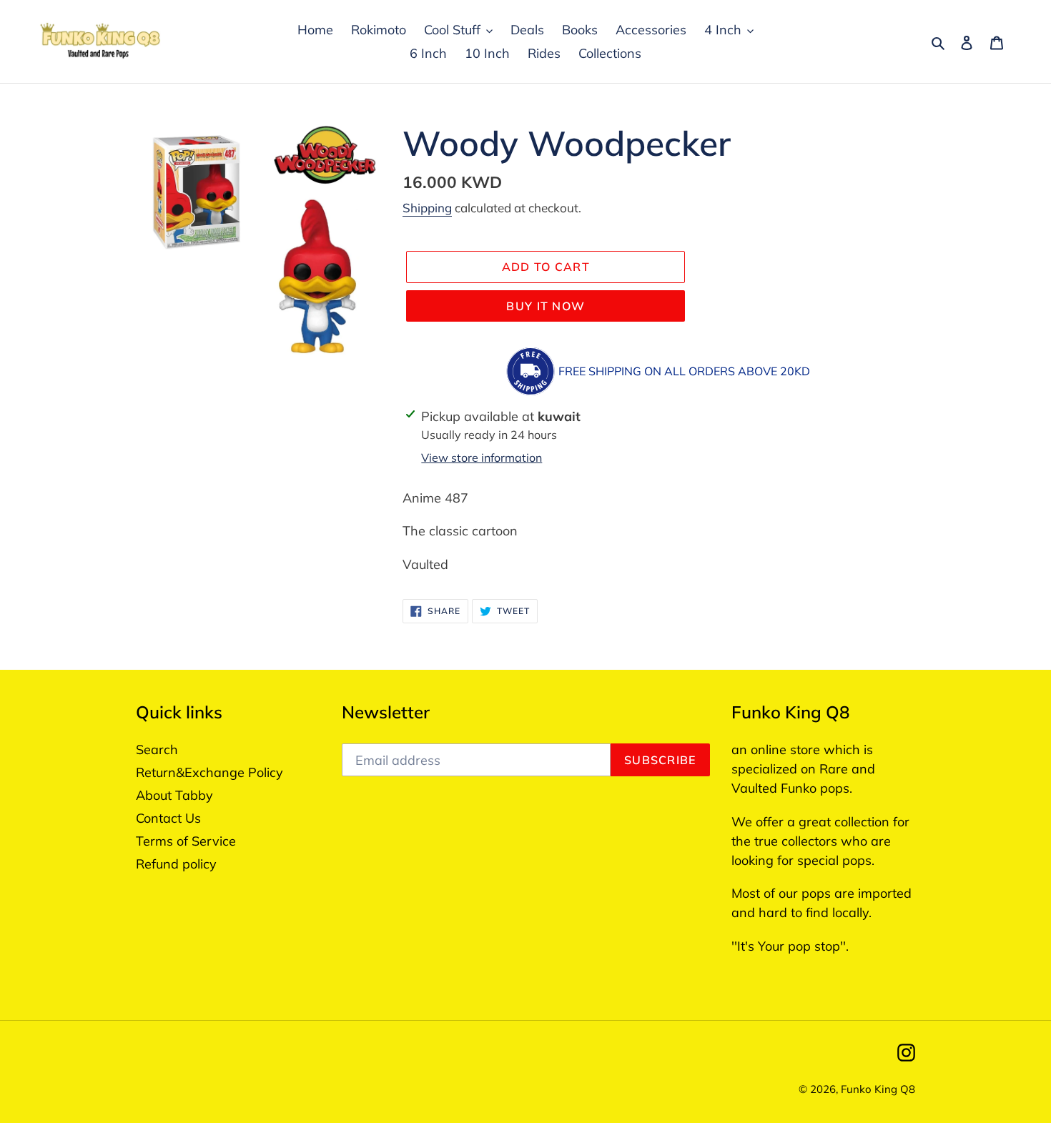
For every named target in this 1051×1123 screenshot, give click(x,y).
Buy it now (545, 306)
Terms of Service (186, 841)
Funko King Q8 (878, 1089)
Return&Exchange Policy (209, 772)
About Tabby (174, 795)
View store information (481, 457)
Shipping (427, 207)
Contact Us (168, 818)
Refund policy (176, 864)
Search (157, 749)
